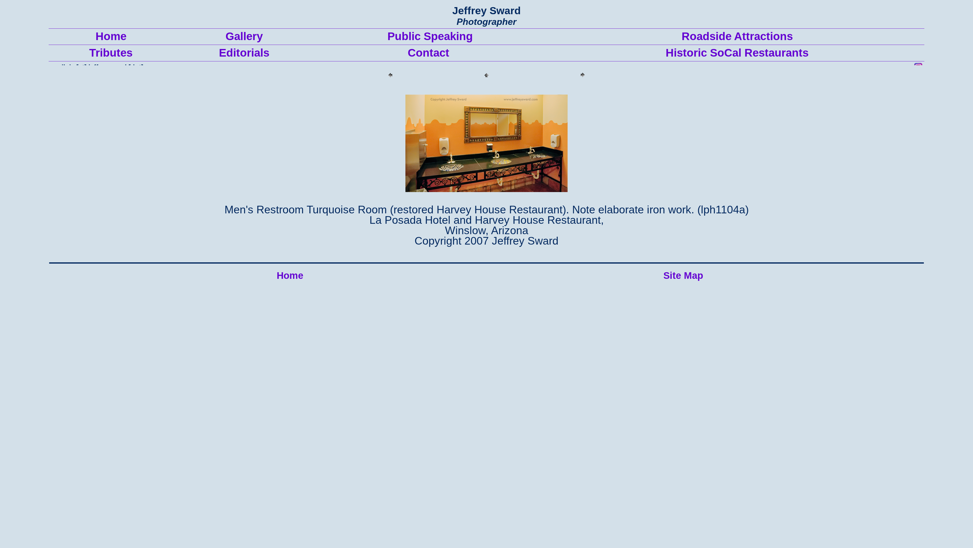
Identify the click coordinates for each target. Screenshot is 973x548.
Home (290, 275)
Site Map (683, 275)
